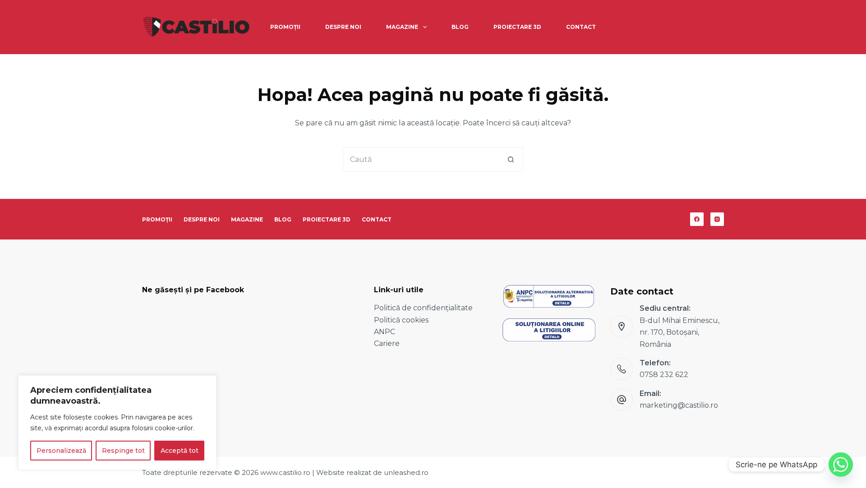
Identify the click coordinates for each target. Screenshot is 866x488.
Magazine (402, 26)
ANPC (384, 331)
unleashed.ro (406, 472)
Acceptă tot (179, 451)
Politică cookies (401, 320)
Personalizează (61, 451)
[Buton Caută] (510, 159)
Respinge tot (123, 451)
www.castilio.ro (285, 472)
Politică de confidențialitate (423, 308)
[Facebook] (697, 219)
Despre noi (343, 26)
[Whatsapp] (841, 464)
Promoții (285, 26)
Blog (460, 26)
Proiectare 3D (517, 26)
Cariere (387, 343)
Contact (581, 26)
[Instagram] (717, 219)
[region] (117, 422)
